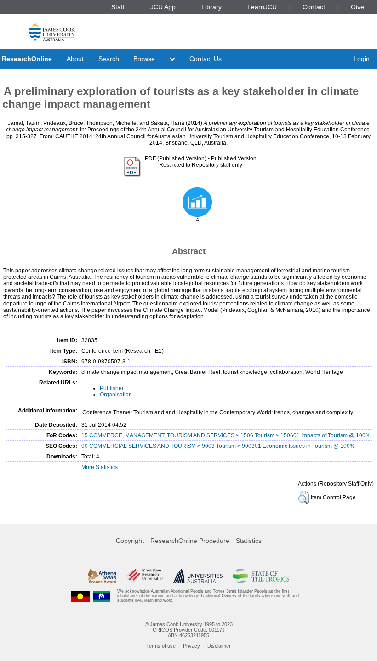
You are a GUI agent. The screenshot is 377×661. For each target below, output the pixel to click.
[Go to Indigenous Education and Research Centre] (80, 596)
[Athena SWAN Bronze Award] (102, 576)
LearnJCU (262, 7)
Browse (144, 58)
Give (357, 7)
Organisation (116, 394)
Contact (314, 7)
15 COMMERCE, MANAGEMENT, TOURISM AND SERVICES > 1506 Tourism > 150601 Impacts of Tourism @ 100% (226, 435)
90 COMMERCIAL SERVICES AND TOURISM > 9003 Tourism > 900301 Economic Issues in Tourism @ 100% (218, 446)
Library (211, 7)
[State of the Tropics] (261, 576)
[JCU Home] (52, 30)
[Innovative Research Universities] (144, 576)
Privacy (191, 646)
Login (362, 58)
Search (108, 58)
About (75, 58)
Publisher (112, 388)
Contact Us (205, 58)
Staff (118, 7)
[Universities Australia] (198, 576)
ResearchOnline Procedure (189, 540)
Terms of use (161, 646)
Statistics (249, 540)
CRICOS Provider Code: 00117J (189, 630)
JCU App (163, 7)
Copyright (130, 540)
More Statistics (99, 467)
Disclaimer (219, 646)
